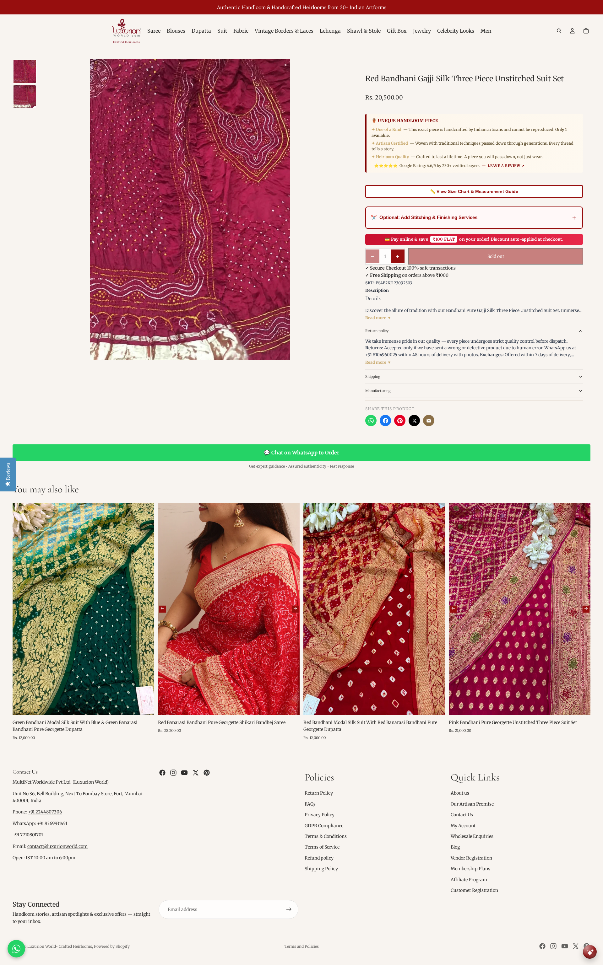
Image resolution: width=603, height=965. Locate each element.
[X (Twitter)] (414, 420)
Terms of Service (322, 847)
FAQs (310, 804)
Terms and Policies (302, 946)
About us (460, 793)
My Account (463, 825)
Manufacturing (378, 390)
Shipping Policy (321, 868)
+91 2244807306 (45, 812)
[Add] (144, 705)
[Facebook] (385, 420)
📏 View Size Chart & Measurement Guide (474, 191)
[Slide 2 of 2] (25, 96)
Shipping (372, 376)
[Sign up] (289, 909)
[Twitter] (195, 772)
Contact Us (462, 815)
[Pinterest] (399, 420)
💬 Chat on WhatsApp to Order (301, 452)
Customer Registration (474, 890)
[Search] (559, 31)
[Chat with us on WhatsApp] (16, 948)
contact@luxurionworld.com (57, 846)
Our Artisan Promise (472, 804)
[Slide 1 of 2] (25, 71)
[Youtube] (184, 772)
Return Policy (319, 793)
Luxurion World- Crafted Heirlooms (59, 946)
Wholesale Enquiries (472, 836)
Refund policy (319, 858)
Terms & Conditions (326, 836)
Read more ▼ (378, 317)
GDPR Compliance (324, 825)
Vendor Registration (471, 858)
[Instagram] (173, 772)
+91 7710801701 (28, 835)
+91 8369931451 (52, 823)
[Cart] (586, 31)
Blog (455, 847)
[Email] (428, 420)
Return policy (376, 330)
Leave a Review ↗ (506, 166)
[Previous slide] (162, 609)
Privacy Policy (319, 815)
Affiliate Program (469, 879)
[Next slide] (295, 609)
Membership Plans (470, 868)
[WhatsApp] (371, 420)
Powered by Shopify (112, 946)
